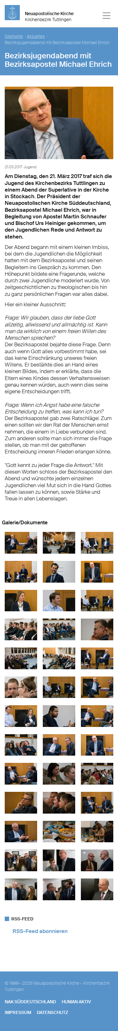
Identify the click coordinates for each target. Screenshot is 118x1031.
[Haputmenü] (107, 16)
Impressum (18, 1012)
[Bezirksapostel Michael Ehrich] (59, 160)
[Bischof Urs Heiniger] (97, 899)
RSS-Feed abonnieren (40, 931)
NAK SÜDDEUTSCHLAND (30, 1002)
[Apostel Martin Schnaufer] (97, 639)
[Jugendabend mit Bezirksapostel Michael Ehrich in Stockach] (59, 552)
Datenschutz (52, 1012)
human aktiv (76, 1002)
